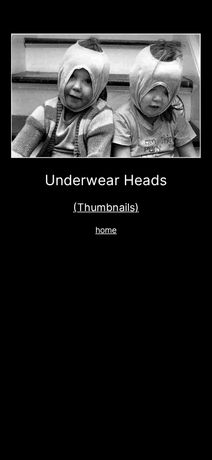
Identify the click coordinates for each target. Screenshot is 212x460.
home (106, 230)
